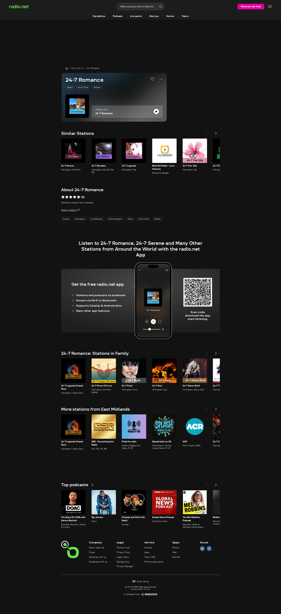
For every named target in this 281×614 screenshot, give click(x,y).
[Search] (161, 6)
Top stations (99, 16)
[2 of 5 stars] (67, 197)
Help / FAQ (149, 557)
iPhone (175, 548)
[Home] (66, 68)
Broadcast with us (98, 562)
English (66, 219)
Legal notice (123, 557)
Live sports (136, 16)
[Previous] (206, 132)
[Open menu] (270, 6)
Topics (185, 16)
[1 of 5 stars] (63, 197)
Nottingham (80, 219)
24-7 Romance (104, 113)
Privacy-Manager (125, 566)
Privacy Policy (123, 552)
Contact (148, 548)
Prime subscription (154, 562)
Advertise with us (97, 557)
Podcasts (117, 16)
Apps (146, 552)
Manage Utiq (123, 562)
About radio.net (96, 548)
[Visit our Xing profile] (209, 548)
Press (92, 552)
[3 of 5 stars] (71, 197)
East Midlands (96, 219)
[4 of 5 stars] (75, 197)
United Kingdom (115, 219)
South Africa (142, 582)
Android (176, 557)
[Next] (216, 132)
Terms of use (123, 548)
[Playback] (156, 111)
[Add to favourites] (152, 79)
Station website (68, 210)
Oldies (70, 88)
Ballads (97, 88)
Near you (154, 16)
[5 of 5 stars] (78, 197)
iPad (174, 552)
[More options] (161, 79)
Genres (170, 16)
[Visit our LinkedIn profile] (202, 548)
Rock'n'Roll (83, 88)
